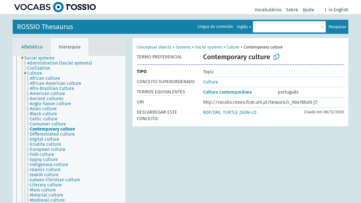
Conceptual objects (154, 47)
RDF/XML (212, 112)
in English (338, 9)
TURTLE (230, 112)
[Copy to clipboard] (276, 57)
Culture (232, 47)
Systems (183, 47)
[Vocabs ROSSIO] (55, 7)
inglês (242, 27)
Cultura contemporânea (227, 92)
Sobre (292, 9)
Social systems (208, 47)
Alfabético (32, 47)
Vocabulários (268, 9)
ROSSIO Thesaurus (45, 27)
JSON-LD (247, 112)
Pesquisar (337, 27)
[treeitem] (42, 58)
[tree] (69, 129)
